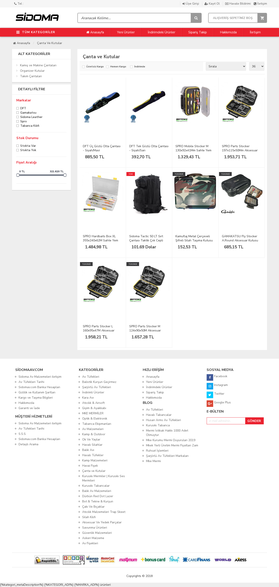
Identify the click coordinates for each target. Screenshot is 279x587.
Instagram (220, 385)
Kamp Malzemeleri (94, 460)
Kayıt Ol (214, 4)
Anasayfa (96, 32)
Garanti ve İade (29, 408)
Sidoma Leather (31, 117)
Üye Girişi (192, 4)
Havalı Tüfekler (93, 455)
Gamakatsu (28, 113)
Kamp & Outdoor (93, 434)
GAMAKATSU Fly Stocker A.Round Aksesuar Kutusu (240, 238)
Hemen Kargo (118, 66)
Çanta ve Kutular (49, 43)
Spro (23, 121)
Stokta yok (28, 150)
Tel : (20, 4)
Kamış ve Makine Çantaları (38, 65)
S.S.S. (22, 434)
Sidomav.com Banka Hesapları (39, 387)
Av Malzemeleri (93, 429)
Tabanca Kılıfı (29, 126)
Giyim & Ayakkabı (94, 408)
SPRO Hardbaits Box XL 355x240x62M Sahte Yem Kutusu (100, 240)
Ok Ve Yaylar (91, 439)
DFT (23, 108)
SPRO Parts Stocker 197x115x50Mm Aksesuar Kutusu (240, 150)
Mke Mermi (153, 461)
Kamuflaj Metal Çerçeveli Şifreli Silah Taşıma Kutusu (194, 238)
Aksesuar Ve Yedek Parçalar (102, 522)
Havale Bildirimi (240, 4)
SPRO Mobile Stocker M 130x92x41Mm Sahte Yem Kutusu (193, 150)
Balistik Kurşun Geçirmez (99, 382)
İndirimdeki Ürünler (161, 32)
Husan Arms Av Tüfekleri (163, 420)
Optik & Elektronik (94, 418)
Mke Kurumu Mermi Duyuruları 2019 (170, 440)
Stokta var (28, 146)
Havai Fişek (90, 466)
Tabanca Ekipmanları (96, 424)
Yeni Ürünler (126, 32)
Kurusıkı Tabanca (158, 425)
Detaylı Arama (28, 444)
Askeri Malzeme (93, 538)
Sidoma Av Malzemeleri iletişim (40, 377)
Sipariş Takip (197, 32)
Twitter (218, 394)
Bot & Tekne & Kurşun (97, 501)
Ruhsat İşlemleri (157, 451)
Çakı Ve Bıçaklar (93, 507)
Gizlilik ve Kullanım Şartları (37, 392)
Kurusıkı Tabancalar (96, 486)
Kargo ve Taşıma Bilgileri (36, 398)
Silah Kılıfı (89, 517)
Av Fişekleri (90, 543)
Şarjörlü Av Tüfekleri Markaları (167, 456)
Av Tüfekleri (90, 377)
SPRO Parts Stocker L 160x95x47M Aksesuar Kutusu (98, 330)
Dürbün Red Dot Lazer (97, 496)
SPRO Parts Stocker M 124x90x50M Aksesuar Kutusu (145, 330)
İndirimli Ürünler (93, 392)
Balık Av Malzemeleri (96, 491)
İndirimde (139, 66)
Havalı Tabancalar (159, 415)
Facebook (220, 376)
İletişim (261, 4)
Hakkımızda (228, 32)
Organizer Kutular (32, 71)
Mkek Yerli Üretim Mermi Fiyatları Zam (172, 445)
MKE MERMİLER (93, 413)
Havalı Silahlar (92, 445)
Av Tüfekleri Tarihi (31, 382)
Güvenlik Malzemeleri (97, 533)
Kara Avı (88, 398)
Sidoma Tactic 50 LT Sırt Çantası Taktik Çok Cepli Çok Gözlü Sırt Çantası (146, 240)
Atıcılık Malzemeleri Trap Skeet (103, 512)
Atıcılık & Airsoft (93, 403)
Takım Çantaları (31, 76)
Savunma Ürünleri (94, 528)
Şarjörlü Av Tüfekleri (96, 387)
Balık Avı (88, 450)
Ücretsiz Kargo (95, 66)
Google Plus (222, 402)
